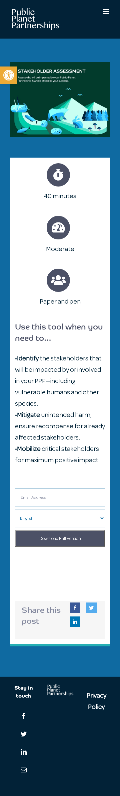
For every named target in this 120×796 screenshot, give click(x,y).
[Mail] (23, 769)
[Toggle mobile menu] (106, 11)
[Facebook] (75, 608)
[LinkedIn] (75, 622)
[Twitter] (91, 608)
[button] (8, 75)
